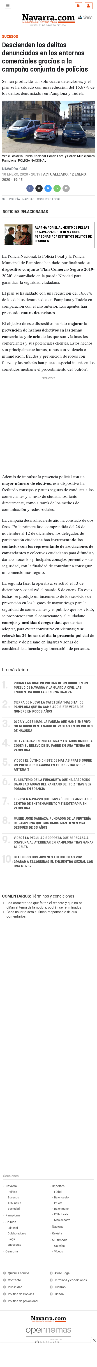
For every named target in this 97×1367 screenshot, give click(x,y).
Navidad (28, 199)
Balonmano (61, 1208)
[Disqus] (47, 984)
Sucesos (13, 1197)
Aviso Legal (62, 1273)
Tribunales (14, 1203)
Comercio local (49, 199)
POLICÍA (14, 199)
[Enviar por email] (66, 188)
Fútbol (58, 1191)
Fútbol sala (61, 1214)
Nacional (58, 1227)
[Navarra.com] (48, 18)
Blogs (11, 1239)
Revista (57, 1233)
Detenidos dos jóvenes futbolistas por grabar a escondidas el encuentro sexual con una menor (53, 862)
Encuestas (14, 1244)
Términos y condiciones (53, 896)
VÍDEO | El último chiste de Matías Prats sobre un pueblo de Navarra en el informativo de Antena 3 (53, 765)
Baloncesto (61, 1197)
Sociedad (14, 1208)
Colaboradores (17, 1233)
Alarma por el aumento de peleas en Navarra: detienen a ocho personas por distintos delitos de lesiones (63, 234)
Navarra (11, 1186)
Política (12, 1191)
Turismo (60, 1287)
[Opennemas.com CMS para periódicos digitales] (48, 1335)
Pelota (58, 1203)
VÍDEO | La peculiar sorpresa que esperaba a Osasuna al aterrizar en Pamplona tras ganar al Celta (54, 842)
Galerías (59, 1245)
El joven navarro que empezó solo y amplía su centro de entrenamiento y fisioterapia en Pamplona (53, 804)
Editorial (13, 1227)
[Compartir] (30, 188)
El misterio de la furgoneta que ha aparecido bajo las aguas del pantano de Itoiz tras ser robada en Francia (52, 784)
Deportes (58, 1186)
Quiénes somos (18, 1273)
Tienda (59, 1294)
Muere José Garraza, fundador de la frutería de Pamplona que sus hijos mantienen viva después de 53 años (52, 823)
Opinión (10, 1222)
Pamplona (12, 1215)
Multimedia (59, 1240)
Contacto (14, 1280)
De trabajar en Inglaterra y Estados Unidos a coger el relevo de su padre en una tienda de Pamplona (53, 746)
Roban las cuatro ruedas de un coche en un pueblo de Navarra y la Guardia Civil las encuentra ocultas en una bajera (51, 687)
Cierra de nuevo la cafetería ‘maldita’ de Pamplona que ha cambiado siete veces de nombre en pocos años (48, 707)
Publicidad (15, 1287)
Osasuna (11, 1251)
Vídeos (58, 1251)
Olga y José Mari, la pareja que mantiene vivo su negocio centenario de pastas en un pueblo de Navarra (53, 726)
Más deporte (62, 1220)
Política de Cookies (21, 1294)
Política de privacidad (23, 1301)
